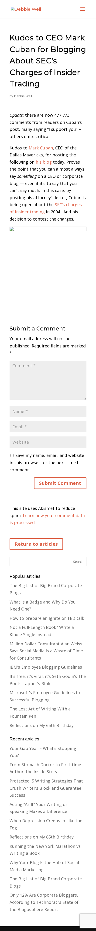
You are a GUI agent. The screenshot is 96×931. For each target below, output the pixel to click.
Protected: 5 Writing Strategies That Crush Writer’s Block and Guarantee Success (46, 788)
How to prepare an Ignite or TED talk (47, 618)
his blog (44, 162)
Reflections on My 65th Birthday (42, 725)
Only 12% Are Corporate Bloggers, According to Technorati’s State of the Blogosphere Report (44, 902)
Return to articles (36, 544)
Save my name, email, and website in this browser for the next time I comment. (47, 462)
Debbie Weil (23, 96)
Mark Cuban (41, 148)
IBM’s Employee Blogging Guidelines (46, 667)
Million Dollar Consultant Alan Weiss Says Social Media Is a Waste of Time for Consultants (46, 651)
